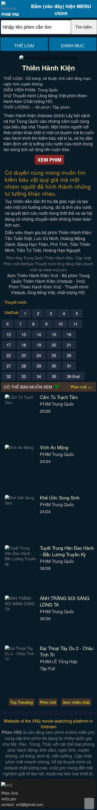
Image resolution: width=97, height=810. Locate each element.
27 (8, 366)
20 (54, 345)
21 (69, 345)
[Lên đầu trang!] (89, 803)
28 (24, 366)
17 (8, 345)
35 (54, 376)
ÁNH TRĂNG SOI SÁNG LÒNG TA (64, 601)
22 (8, 355)
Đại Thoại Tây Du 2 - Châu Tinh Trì (66, 651)
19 (39, 345)
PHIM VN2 (10, 14)
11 (75, 324)
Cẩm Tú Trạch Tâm (59, 397)
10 (60, 324)
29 (39, 366)
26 (69, 355)
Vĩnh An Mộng (54, 447)
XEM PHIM (49, 159)
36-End (73, 376)
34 (39, 376)
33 (24, 376)
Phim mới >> (81, 387)
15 (54, 334)
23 (24, 355)
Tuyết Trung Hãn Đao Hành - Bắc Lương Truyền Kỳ (67, 551)
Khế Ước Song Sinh (59, 497)
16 (69, 334)
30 (54, 366)
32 (8, 376)
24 (39, 355)
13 (24, 334)
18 (24, 345)
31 (69, 366)
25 (54, 355)
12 (8, 334)
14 (39, 334)
